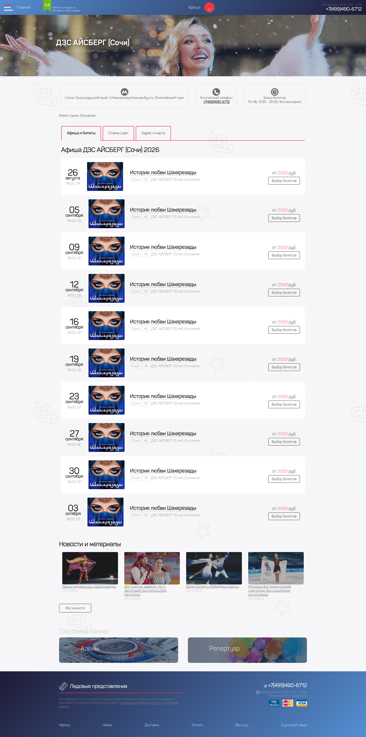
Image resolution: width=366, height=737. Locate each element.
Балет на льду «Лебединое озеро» (212, 586)
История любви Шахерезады (163, 172)
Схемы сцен (118, 133)
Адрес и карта (153, 133)
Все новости (75, 608)
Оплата (197, 725)
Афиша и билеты (81, 133)
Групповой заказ (294, 725)
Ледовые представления (98, 686)
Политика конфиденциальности (142, 703)
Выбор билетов (284, 181)
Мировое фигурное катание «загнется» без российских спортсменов (269, 590)
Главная (23, 7)
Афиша (194, 7)
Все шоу (242, 725)
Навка (107, 725)
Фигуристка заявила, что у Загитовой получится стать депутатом (145, 590)
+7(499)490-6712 (344, 9)
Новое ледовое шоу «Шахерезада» (89, 586)
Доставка (152, 725)
